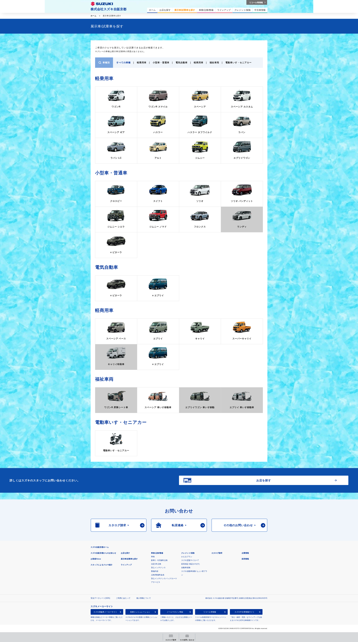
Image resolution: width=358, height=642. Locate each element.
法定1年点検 (156, 564)
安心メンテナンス (158, 568)
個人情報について (143, 598)
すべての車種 (123, 62)
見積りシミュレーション (140, 612)
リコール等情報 (209, 612)
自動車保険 (185, 568)
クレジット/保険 (188, 553)
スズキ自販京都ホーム (100, 547)
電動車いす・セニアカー (238, 62)
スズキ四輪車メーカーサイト (105, 612)
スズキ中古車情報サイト (245, 612)
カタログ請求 (216, 553)
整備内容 (154, 571)
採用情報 (245, 559)
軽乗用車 (141, 62)
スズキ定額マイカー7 (190, 560)
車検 (153, 557)
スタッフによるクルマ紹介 (101, 565)
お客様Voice (96, 559)
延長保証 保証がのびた (190, 564)
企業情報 (245, 553)
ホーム (93, 16)
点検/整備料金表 (157, 575)
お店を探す (125, 553)
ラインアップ (126, 565)
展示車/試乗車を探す (129, 559)
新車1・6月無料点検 (159, 560)
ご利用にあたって (123, 598)
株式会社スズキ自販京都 (108, 9)
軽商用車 (198, 62)
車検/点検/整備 (157, 553)
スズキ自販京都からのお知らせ (103, 553)
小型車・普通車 (161, 62)
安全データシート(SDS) (100, 598)
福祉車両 (214, 62)
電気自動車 (182, 62)
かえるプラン (186, 557)
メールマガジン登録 (175, 612)
